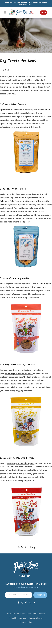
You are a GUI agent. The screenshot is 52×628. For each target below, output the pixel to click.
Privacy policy (26, 622)
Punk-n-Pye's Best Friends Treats (29, 613)
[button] (5, 12)
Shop (43, 12)
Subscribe (40, 595)
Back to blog (28, 547)
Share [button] (6, 70)
